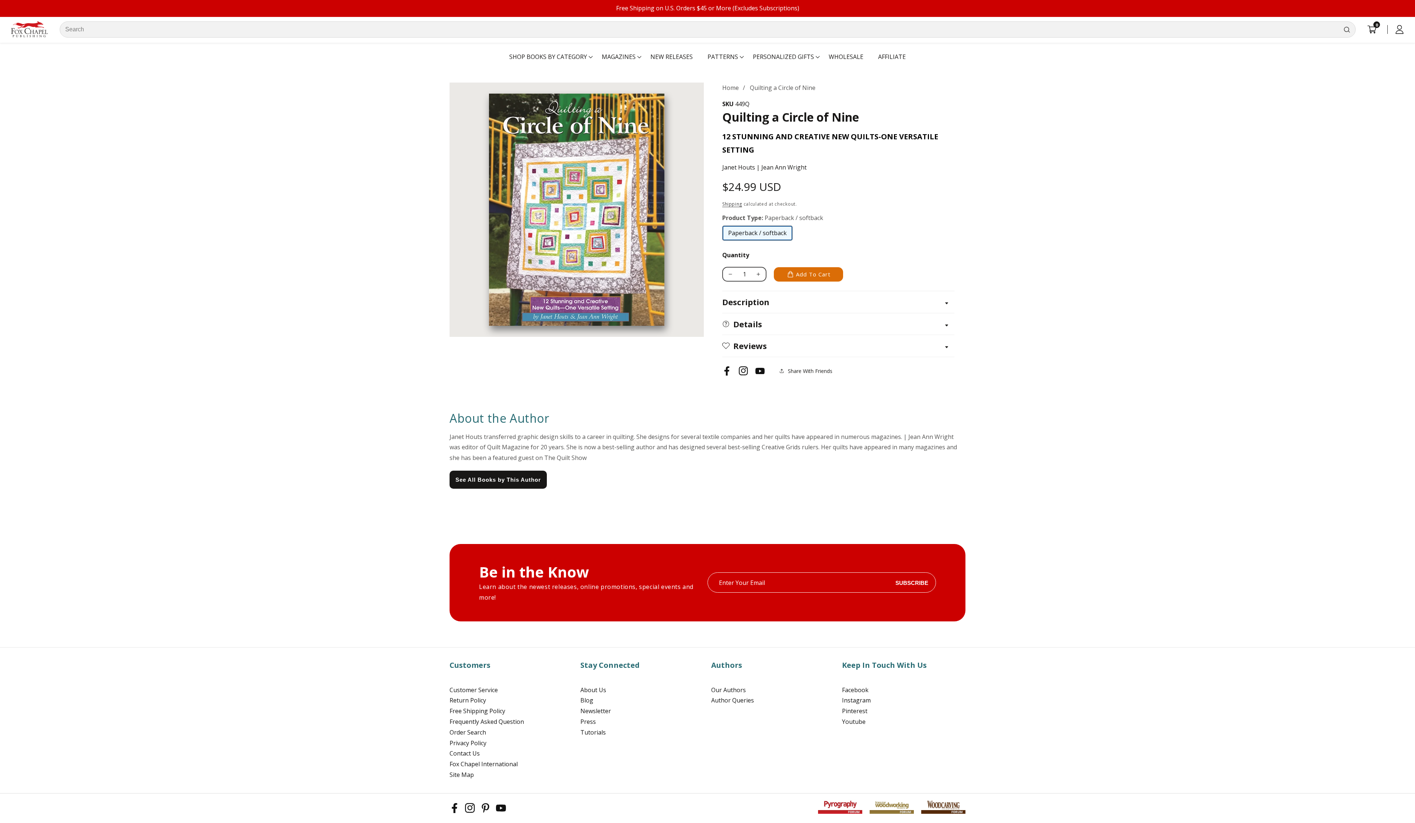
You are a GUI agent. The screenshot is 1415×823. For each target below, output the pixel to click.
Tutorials (593, 732)
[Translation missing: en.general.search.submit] (1346, 29)
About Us (593, 690)
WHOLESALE (846, 57)
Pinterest (854, 711)
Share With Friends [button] (810, 370)
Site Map (462, 775)
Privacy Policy (468, 743)
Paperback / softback (757, 235)
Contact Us (465, 753)
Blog (586, 700)
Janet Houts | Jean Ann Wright (764, 167)
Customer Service (474, 690)
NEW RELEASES (671, 57)
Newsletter (595, 711)
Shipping (732, 204)
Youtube (854, 722)
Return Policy (468, 700)
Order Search (468, 732)
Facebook (855, 690)
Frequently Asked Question (487, 722)
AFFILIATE (892, 57)
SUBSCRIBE (911, 582)
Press (588, 722)
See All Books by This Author (498, 480)
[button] (548, 57)
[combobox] (708, 29)
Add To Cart (813, 274)
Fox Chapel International (484, 764)
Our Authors (728, 690)
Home (730, 88)
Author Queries (732, 700)
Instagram (856, 700)
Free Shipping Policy (477, 711)
